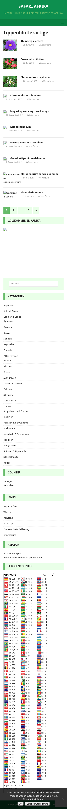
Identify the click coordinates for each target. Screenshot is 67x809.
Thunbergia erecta (32, 41)
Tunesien (8, 350)
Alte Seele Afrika (12, 553)
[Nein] (62, 798)
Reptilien (8, 440)
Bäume (7, 360)
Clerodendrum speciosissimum (39, 174)
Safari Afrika (10, 506)
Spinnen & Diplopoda (14, 451)
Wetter (7, 512)
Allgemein (8, 305)
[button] (62, 22)
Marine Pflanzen (12, 383)
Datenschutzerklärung (37, 803)
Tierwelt (8, 406)
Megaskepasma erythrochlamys (29, 111)
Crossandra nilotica (32, 59)
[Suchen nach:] (34, 284)
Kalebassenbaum (20, 126)
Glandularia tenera (32, 192)
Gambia (7, 327)
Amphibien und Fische (15, 411)
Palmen (7, 389)
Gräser (7, 372)
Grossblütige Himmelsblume (27, 158)
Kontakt (8, 518)
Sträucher (8, 395)
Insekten (8, 417)
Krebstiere (9, 428)
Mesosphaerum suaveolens (26, 142)
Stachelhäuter (11, 457)
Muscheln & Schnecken (16, 434)
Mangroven (9, 378)
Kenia (6, 333)
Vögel (6, 463)
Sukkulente (9, 400)
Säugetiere (9, 445)
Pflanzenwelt (10, 356)
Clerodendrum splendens (25, 95)
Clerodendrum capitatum (36, 77)
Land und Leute (12, 317)
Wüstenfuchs (45, 44)
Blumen (7, 366)
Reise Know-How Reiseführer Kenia (23, 557)
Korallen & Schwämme (15, 423)
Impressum (9, 535)
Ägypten (8, 321)
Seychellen (9, 344)
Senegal (7, 339)
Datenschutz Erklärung (16, 529)
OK (20, 803)
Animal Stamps (11, 311)
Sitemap (8, 523)
